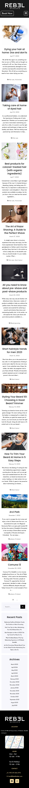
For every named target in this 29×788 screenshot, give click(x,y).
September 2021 (14, 699)
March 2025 (14, 664)
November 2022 (14, 685)
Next (23, 600)
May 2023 (15, 670)
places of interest (15, 539)
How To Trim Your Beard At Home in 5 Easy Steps (14, 457)
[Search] (22, 607)
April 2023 (14, 673)
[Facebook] (12, 781)
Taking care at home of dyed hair (14, 107)
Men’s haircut (18, 260)
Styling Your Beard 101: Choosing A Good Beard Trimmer (14, 400)
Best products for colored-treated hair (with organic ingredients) (14, 168)
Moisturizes (18, 79)
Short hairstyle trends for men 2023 (14, 350)
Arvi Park (15, 512)
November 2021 (14, 693)
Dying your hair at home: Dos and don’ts (14, 51)
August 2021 (14, 702)
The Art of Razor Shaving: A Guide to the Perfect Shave (14, 230)
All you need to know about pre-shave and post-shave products (14, 288)
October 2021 (14, 696)
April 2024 (14, 667)
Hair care (11, 79)
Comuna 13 (14, 564)
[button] (26, 13)
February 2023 (14, 679)
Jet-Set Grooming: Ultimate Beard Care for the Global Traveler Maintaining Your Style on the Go (14, 647)
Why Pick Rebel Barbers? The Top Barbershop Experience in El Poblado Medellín (14, 640)
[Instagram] (17, 781)
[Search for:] (12, 607)
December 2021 (14, 691)
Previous (6, 600)
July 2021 (14, 705)
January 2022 (14, 688)
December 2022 (14, 682)
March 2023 (14, 676)
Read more (14, 134)
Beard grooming (15, 323)
